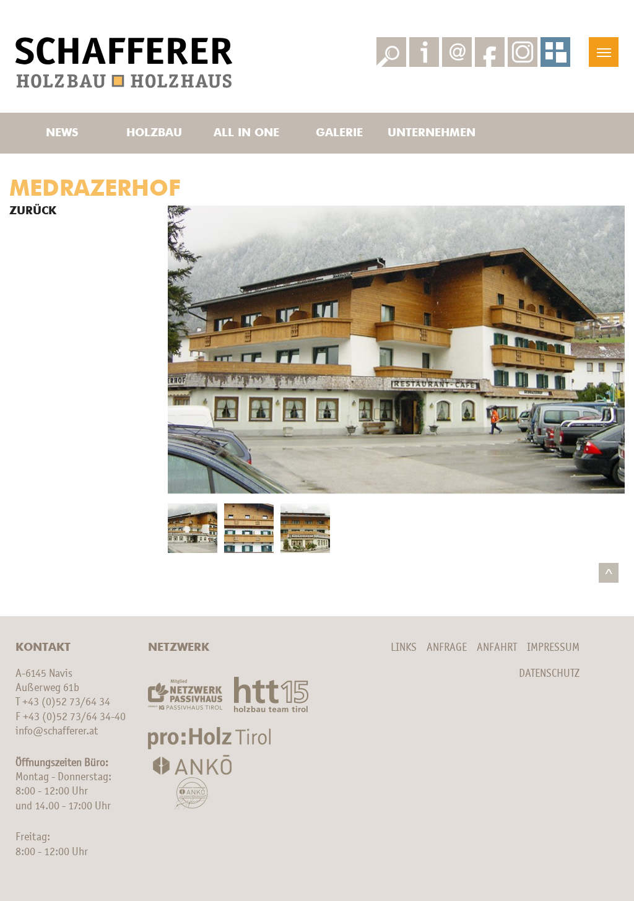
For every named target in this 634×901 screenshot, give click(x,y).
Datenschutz (549, 673)
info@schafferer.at (56, 731)
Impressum (553, 647)
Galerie (339, 133)
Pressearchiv (431, 15)
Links (404, 647)
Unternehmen (432, 133)
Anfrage (447, 647)
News (62, 133)
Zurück (32, 211)
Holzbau (154, 133)
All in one (246, 133)
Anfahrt (497, 647)
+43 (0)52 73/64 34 (66, 702)
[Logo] (123, 62)
